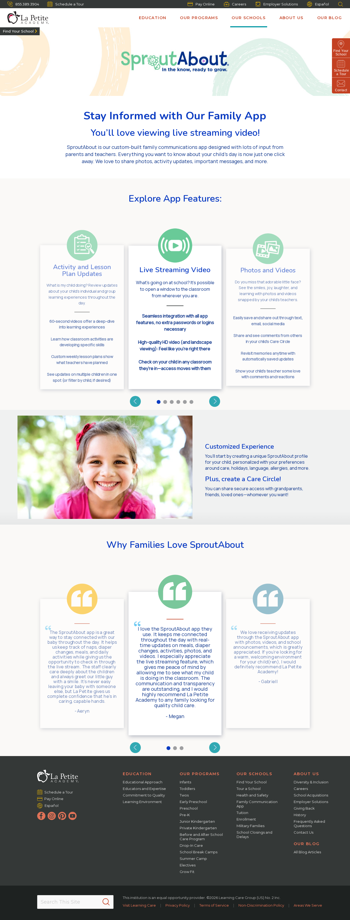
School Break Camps (198, 852)
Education (153, 17)
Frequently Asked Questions (309, 823)
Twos (184, 795)
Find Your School (18, 31)
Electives (188, 865)
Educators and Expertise (144, 788)
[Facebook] (41, 816)
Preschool (189, 808)
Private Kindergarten (198, 828)
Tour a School (249, 788)
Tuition (242, 812)
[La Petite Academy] (25, 17)
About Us (291, 17)
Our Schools (249, 17)
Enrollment (246, 819)
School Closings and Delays (254, 834)
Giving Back (304, 808)
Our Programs (199, 17)
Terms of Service (214, 905)
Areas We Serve (308, 905)
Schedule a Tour (69, 4)
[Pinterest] (62, 816)
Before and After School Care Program (201, 836)
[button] (135, 401)
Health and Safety (252, 795)
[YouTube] (72, 816)
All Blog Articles (307, 852)
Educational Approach (142, 782)
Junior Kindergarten (197, 821)
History (300, 815)
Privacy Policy (177, 905)
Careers (239, 4)
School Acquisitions (311, 795)
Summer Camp (193, 858)
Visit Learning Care (139, 905)
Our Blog (329, 17)
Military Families (250, 826)
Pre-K (185, 815)
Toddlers (187, 788)
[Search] (106, 902)
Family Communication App (257, 804)
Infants (185, 782)
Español (322, 4)
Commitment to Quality (144, 795)
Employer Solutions (280, 4)
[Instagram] (52, 816)
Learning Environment (142, 802)
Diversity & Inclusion (311, 782)
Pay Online (205, 4)
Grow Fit (187, 871)
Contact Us (303, 832)
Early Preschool (193, 802)
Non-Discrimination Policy (261, 905)
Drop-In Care (191, 845)
